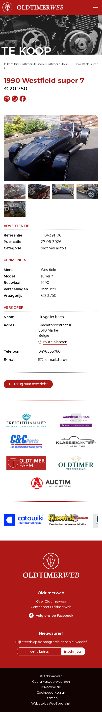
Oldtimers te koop (32, 64)
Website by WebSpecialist (51, 703)
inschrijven (73, 651)
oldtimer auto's (53, 248)
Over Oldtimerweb (51, 601)
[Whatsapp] (15, 99)
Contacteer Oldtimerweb (51, 607)
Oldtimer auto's (57, 64)
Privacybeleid (51, 687)
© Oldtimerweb (51, 676)
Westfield (48, 270)
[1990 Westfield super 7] (51, 148)
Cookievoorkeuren (51, 692)
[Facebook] (23, 99)
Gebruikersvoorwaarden (51, 681)
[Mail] (7, 99)
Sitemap (51, 698)
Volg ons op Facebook (54, 615)
